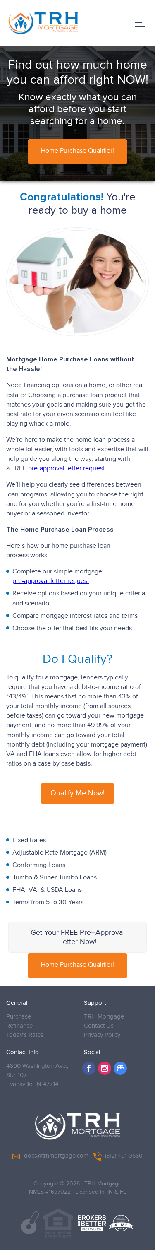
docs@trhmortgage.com (56, 1155)
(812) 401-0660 (124, 1156)
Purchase (18, 1016)
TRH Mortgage (104, 1016)
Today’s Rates (24, 1034)
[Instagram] (104, 1068)
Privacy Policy (102, 1034)
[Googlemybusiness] (120, 1068)
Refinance (19, 1025)
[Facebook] (88, 1068)
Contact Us (99, 1025)
